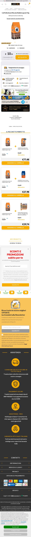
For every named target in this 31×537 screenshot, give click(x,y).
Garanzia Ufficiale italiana (15, 436)
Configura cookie (15, 530)
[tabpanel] (15, 31)
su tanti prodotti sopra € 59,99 (17, 0)
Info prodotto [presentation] (15, 239)
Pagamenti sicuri (16, 391)
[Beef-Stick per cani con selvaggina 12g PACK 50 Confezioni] (23, 207)
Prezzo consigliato (6, 58)
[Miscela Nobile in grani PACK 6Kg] (23, 142)
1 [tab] (15, 43)
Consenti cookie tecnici (15, 534)
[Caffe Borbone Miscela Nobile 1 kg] (7, 142)
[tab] (15, 239)
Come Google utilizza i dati (6, 520)
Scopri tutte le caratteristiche (15, 18)
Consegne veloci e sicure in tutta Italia (16, 370)
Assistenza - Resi (16, 414)
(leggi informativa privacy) (20, 279)
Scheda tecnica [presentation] (15, 243)
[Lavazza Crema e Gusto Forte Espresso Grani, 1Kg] (23, 174)
